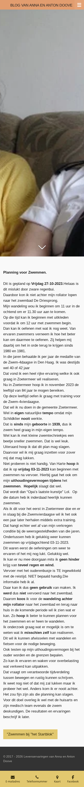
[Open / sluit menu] (79, 5)
